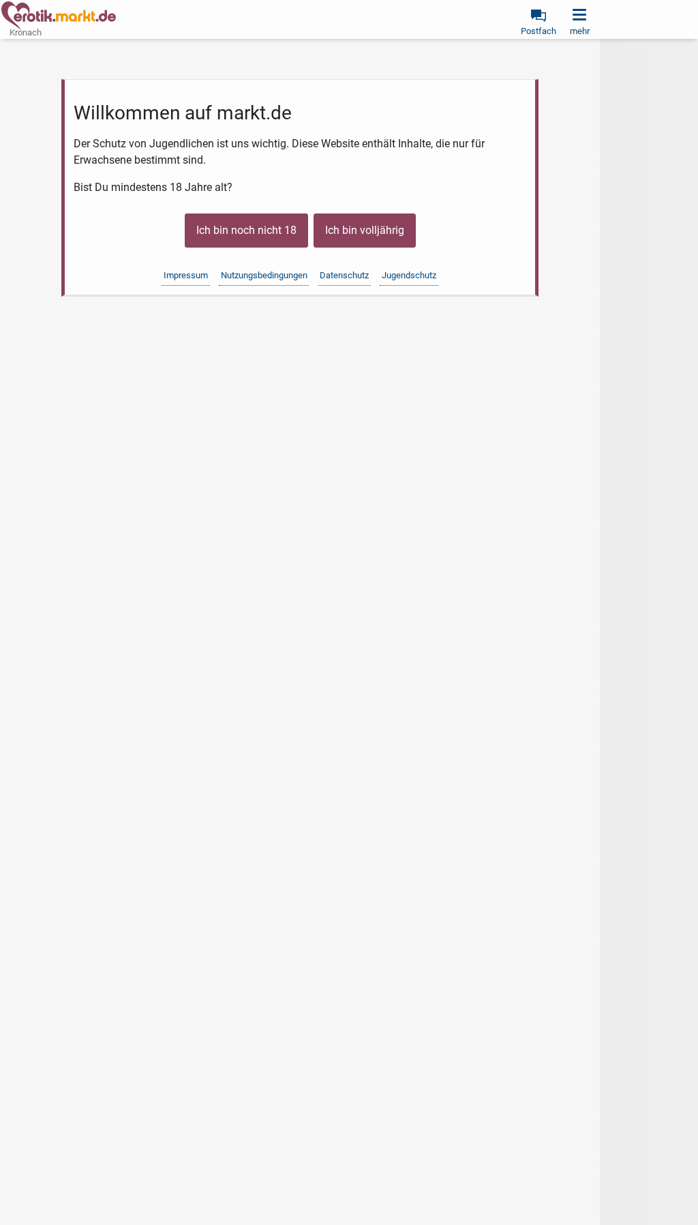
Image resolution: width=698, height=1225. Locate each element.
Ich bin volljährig (364, 230)
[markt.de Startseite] (58, 15)
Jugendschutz (409, 275)
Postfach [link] (538, 31)
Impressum (186, 275)
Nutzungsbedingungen (264, 275)
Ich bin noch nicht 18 (246, 230)
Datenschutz (344, 275)
